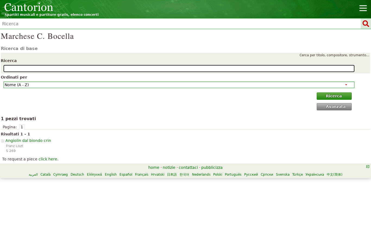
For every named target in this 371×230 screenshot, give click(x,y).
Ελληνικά (94, 174)
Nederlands (201, 174)
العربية (33, 174)
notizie (169, 167)
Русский (251, 174)
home (153, 167)
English (111, 174)
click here (48, 159)
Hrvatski (157, 174)
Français (141, 174)
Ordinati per (14, 77)
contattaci (188, 167)
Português (233, 174)
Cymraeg (60, 174)
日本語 (172, 174)
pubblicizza (212, 167)
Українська (315, 174)
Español (126, 174)
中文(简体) (334, 174)
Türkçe (297, 174)
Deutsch (77, 174)
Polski (217, 174)
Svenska (283, 174)
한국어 (184, 174)
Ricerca (9, 60)
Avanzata (335, 106)
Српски (267, 174)
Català (45, 174)
